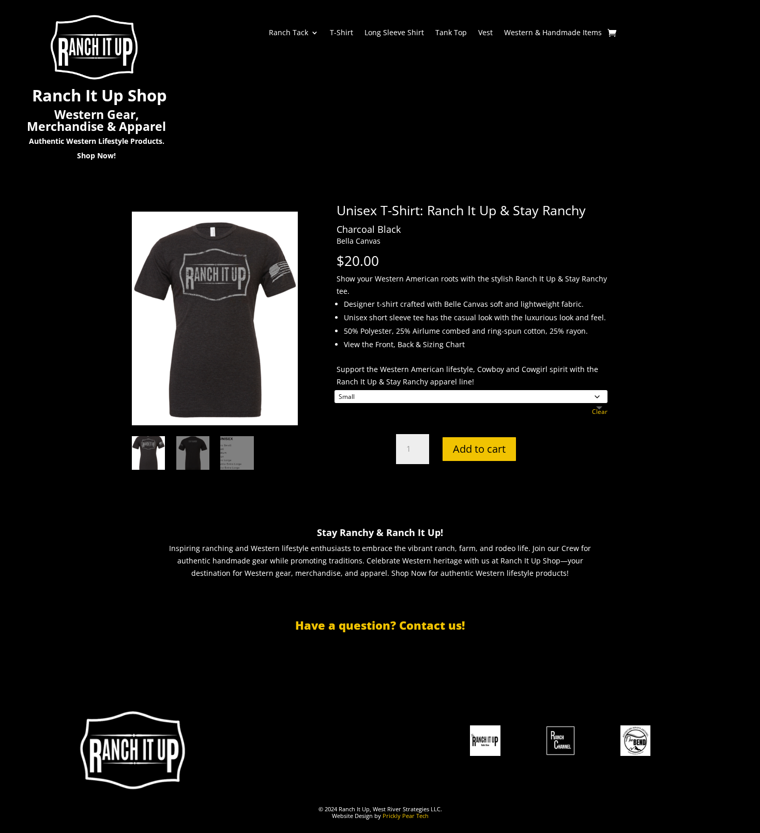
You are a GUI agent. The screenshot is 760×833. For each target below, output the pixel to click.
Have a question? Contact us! (380, 625)
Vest (485, 33)
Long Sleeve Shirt (394, 33)
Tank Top (451, 33)
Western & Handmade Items (553, 33)
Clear (599, 411)
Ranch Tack (288, 33)
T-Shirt (341, 33)
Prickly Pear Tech (406, 816)
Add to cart (479, 449)
